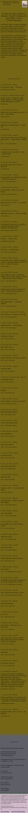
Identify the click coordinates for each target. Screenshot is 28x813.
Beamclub (15, 1)
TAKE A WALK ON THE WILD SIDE (11, 2)
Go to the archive (14, 742)
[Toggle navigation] (24, 4)
